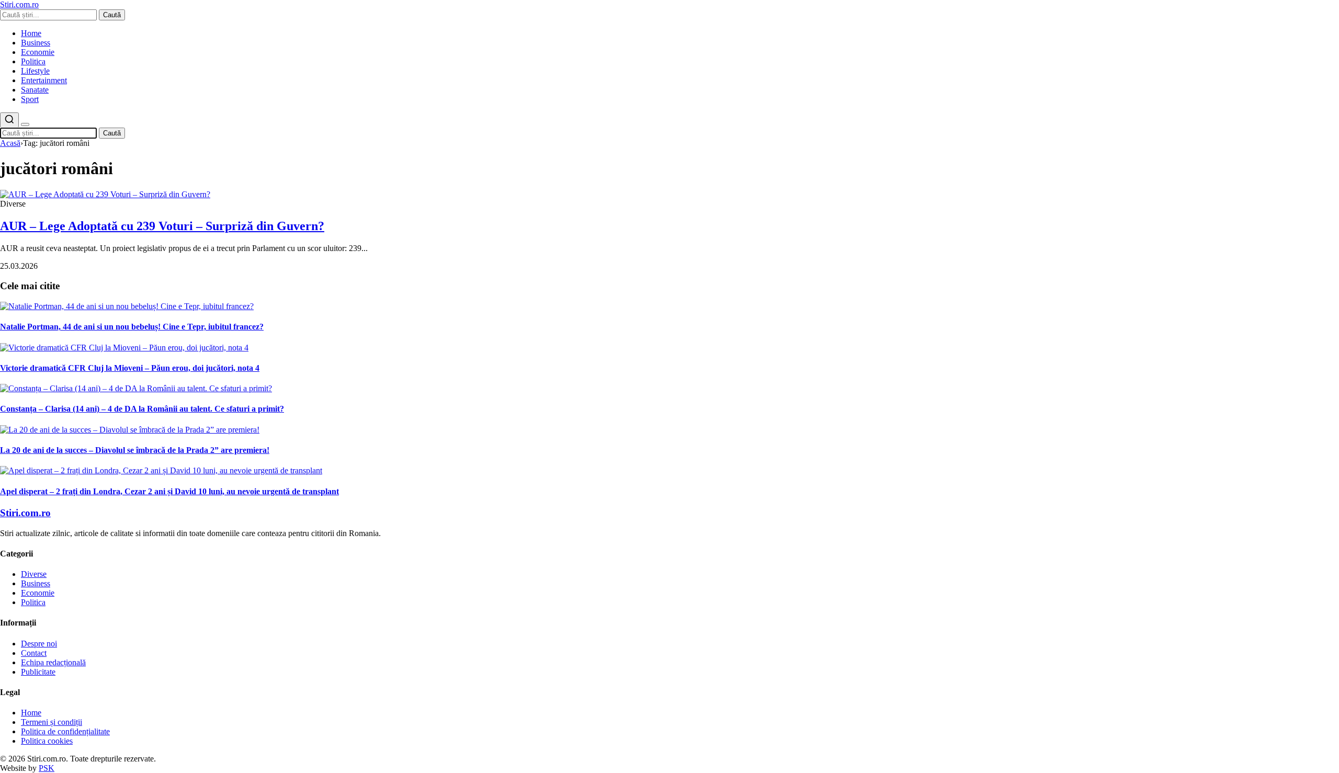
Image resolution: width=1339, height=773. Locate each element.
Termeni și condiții (51, 722)
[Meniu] (25, 124)
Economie (37, 52)
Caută (112, 15)
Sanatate (35, 89)
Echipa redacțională (53, 662)
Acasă (10, 143)
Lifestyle (35, 70)
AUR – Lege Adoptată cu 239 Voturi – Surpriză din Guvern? (162, 226)
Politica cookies (47, 740)
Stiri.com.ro (25, 512)
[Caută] (9, 120)
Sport (30, 99)
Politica (33, 61)
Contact (34, 653)
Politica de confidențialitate (65, 731)
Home (31, 33)
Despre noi (39, 643)
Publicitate (38, 671)
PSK (46, 768)
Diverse (34, 574)
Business (35, 42)
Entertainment (44, 80)
